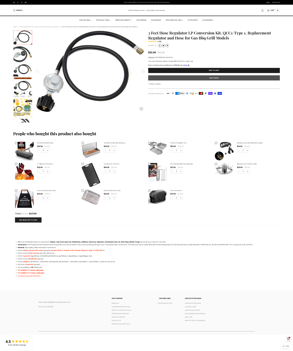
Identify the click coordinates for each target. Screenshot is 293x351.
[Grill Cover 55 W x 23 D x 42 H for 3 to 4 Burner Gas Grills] (157, 197)
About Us (115, 303)
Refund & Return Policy (121, 324)
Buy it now (214, 78)
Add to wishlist (155, 84)
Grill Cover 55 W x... (176, 190)
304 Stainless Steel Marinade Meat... (182, 164)
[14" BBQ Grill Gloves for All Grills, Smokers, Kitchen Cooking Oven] (24, 171)
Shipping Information (120, 313)
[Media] (141, 109)
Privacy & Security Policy (122, 310)
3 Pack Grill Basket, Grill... (178, 143)
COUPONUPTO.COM (164, 303)
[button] (37, 71)
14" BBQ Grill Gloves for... (45, 164)
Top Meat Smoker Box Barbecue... (115, 143)
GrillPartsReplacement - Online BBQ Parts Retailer (146, 10)
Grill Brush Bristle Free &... (45, 143)
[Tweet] (163, 45)
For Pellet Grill (103, 20)
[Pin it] (167, 45)
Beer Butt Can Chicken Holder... (247, 164)
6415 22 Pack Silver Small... (112, 190)
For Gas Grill (85, 20)
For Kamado (156, 20)
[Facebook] (18, 2)
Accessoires (207, 20)
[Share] (159, 45)
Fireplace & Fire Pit (123, 20)
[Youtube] (26, 2)
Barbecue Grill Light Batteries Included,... (250, 143)
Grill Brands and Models (195, 313)
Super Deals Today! (192, 310)
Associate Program (193, 303)
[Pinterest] (22, 2)
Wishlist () (276, 2)
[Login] (264, 10)
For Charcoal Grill (174, 20)
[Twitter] (14, 2)
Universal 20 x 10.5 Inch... (112, 164)
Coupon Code (190, 307)
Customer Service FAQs (121, 307)
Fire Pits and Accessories (195, 320)
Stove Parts (193, 20)
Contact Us (116, 320)
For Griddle (141, 20)
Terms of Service (118, 317)
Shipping (151, 57)
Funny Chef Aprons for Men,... (47, 190)
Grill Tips (188, 317)
